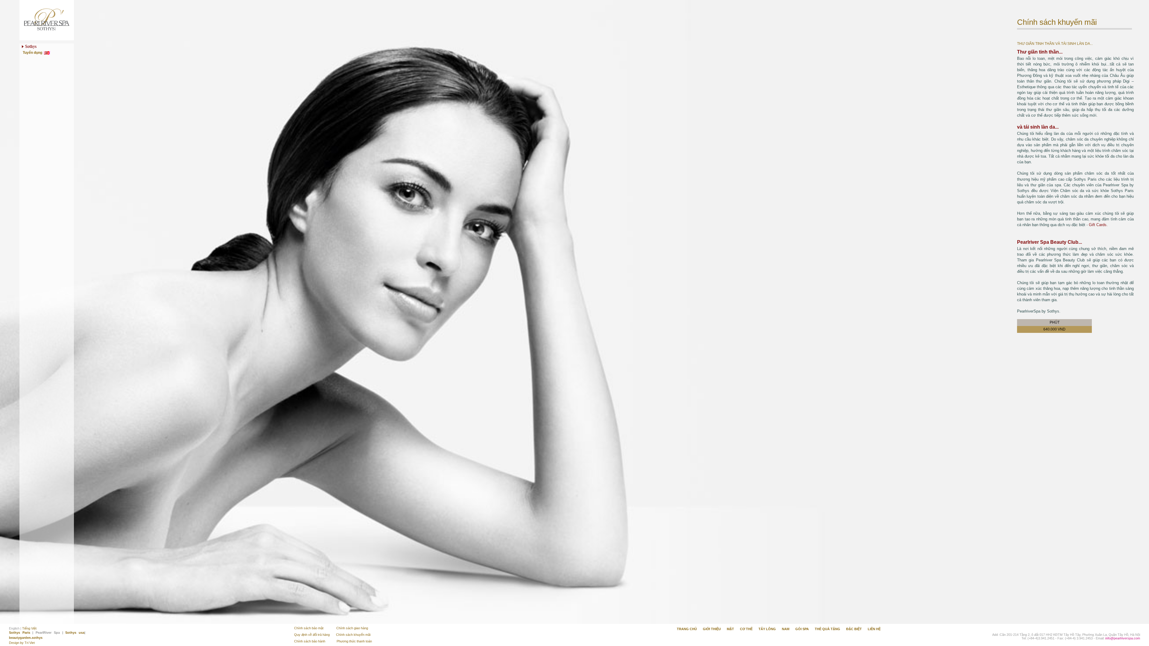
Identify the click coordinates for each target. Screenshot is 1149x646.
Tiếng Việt (29, 628)
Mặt (730, 629)
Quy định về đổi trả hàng (312, 634)
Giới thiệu (712, 629)
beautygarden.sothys (25, 637)
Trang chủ (687, 629)
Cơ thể (746, 629)
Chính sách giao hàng (352, 628)
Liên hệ (874, 629)
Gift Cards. (1098, 225)
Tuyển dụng (33, 53)
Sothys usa (74, 632)
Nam (785, 629)
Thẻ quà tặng (827, 629)
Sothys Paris (19, 632)
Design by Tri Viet (22, 643)
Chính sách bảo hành (310, 641)
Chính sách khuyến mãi (353, 634)
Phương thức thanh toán (354, 641)
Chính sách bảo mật (308, 628)
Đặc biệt (854, 629)
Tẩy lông (767, 629)
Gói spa (802, 629)
